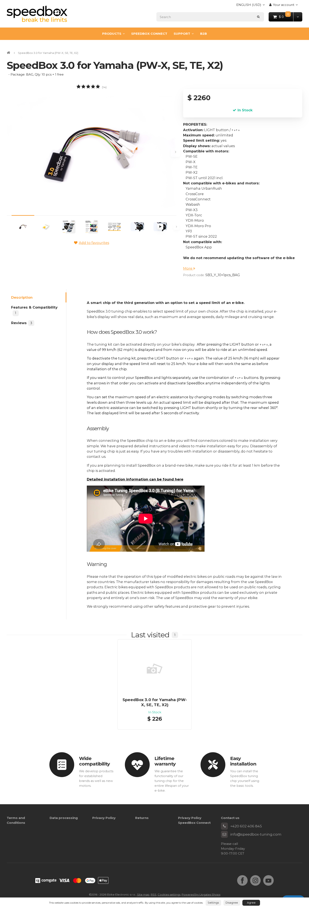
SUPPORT (182, 34)
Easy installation (243, 761)
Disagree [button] (232, 902)
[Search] (258, 16)
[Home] (37, 14)
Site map (143, 894)
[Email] (224, 834)
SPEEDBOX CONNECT (149, 34)
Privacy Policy (104, 818)
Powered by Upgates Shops (201, 894)
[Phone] (224, 826)
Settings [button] (213, 902)
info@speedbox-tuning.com (255, 834)
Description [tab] (22, 297)
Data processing (64, 818)
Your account (283, 5)
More (188, 268)
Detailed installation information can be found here (135, 479)
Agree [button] (251, 902)
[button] (297, 16)
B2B (203, 34)
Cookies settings (169, 894)
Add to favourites (94, 243)
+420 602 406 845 (246, 826)
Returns (142, 818)
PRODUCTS (111, 34)
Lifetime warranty (165, 761)
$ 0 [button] (286, 16)
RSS (153, 894)
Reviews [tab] (21, 323)
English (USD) (248, 6)
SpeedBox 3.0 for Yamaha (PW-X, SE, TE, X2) (155, 702)
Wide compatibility (94, 761)
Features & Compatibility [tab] (34, 310)
